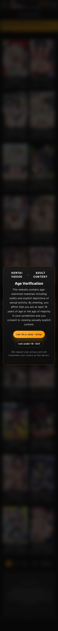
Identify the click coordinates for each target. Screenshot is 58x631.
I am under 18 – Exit (29, 343)
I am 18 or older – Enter (29, 334)
